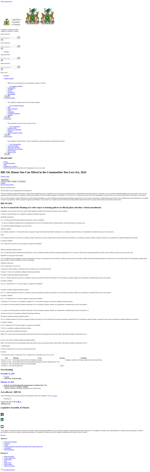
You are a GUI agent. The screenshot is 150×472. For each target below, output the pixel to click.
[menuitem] (16, 86)
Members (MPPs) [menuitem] (9, 78)
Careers (6, 445)
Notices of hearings (9, 466)
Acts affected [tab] (21, 181)
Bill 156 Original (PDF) (7, 184)
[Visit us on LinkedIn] (2, 420)
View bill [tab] (3, 181)
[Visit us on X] (2, 417)
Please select (4, 179)
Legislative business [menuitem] (9, 98)
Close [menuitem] (6, 96)
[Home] (28, 28)
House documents (9, 456)
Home (6, 161)
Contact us (7, 443)
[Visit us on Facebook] (2, 415)
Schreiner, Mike (5, 176)
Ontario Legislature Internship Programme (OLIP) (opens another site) (23, 446)
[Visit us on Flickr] (2, 424)
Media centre (7, 462)
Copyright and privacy (9, 470)
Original (3, 183)
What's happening (9, 449)
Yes (16, 401)
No (20, 401)
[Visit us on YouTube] (2, 427)
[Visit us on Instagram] (2, 412)
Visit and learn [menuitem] (8, 136)
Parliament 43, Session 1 (11, 166)
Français (6, 51)
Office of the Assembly (10, 442)
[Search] (2, 40)
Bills (5, 165)
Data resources (8, 464)
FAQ (5, 461)
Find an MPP (7, 459)
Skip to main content (6, 1)
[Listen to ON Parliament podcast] (1, 423)
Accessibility (7, 448)
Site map (3, 435)
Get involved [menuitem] (7, 119)
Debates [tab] (14, 181)
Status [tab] (9, 181)
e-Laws (54, 395)
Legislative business (9, 163)
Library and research (9, 458)
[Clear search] (18, 37)
